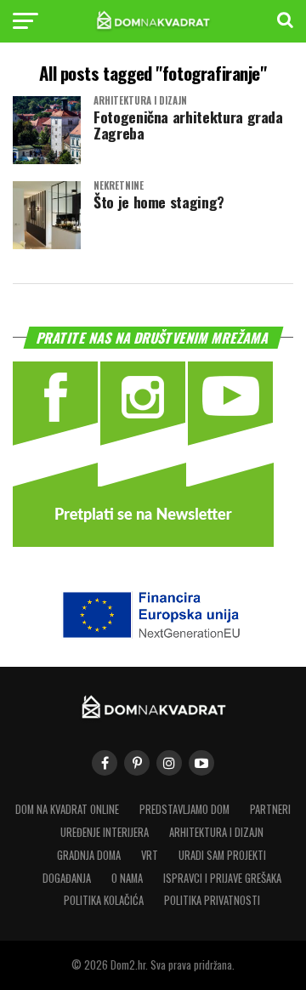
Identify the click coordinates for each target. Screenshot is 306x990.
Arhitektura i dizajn (216, 832)
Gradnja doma (89, 855)
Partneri (270, 809)
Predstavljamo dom (184, 809)
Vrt (149, 855)
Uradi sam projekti (222, 855)
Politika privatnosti (212, 900)
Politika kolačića (104, 900)
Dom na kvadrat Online (67, 809)
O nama (127, 878)
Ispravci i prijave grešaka (222, 878)
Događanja (66, 878)
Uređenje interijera (104, 832)
